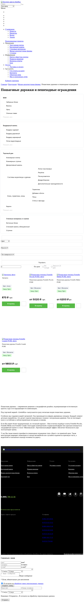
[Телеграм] (70, 494)
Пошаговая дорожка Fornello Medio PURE (68, 281)
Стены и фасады (38, 201)
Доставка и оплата (16, 67)
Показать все (7, 117)
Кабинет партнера (12, 81)
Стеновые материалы (18, 49)
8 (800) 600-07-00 (47, 526)
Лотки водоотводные (13, 141)
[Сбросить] (42, 237)
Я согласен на (23, 583)
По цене (37, 267)
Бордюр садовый (12, 130)
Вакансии (13, 33)
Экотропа (5, 278)
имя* (23, 562)
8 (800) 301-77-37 (47, 537)
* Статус (4, 571)
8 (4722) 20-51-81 (47, 530)
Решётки (41, 172)
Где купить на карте (17, 71)
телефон (24, 565)
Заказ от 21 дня (57, 267)
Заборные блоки (12, 102)
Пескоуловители (44, 176)
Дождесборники (43, 180)
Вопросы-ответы (16, 61)
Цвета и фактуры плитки (19, 57)
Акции (12, 37)
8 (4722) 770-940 (47, 541)
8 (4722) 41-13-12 (47, 522)
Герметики (36, 189)
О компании (9, 29)
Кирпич (8, 206)
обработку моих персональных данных (28, 583)
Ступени (13, 53)
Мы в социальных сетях (19, 77)
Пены (34, 197)
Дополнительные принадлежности (50, 184)
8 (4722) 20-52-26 (47, 534)
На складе (46, 267)
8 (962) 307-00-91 (47, 519)
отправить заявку (7, 586)
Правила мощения (16, 59)
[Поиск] (22, 4)
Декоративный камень (14, 165)
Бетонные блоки (12, 223)
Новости (13, 31)
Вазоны (9, 106)
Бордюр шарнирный (13, 137)
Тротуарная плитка (17, 45)
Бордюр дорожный (13, 133)
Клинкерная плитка (13, 157)
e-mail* (23, 567)
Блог (11, 63)
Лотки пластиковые (45, 169)
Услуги (7, 65)
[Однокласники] (75, 494)
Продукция (12, 84)
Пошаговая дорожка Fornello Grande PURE (14, 345)
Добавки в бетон (38, 193)
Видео (12, 35)
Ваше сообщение (26, 576)
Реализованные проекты (14, 41)
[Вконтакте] (59, 494)
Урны (8, 109)
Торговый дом (5, 476)
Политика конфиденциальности (73, 554)
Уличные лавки (11, 113)
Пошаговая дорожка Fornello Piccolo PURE (41, 281)
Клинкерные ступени (13, 161)
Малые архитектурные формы (21, 51)
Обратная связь (15, 75)
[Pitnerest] (81, 494)
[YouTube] (64, 494)
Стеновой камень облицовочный (18, 227)
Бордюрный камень (17, 47)
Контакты (13, 73)
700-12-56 (8, 497)
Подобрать (42, 262)
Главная (4, 84)
